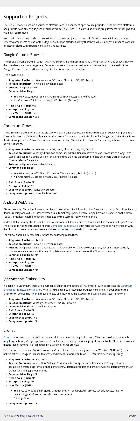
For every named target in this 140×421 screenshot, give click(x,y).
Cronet (7, 337)
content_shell (100, 293)
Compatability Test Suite (64, 225)
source (133, 415)
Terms (39, 415)
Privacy (30, 415)
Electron (36, 289)
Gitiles (20, 415)
